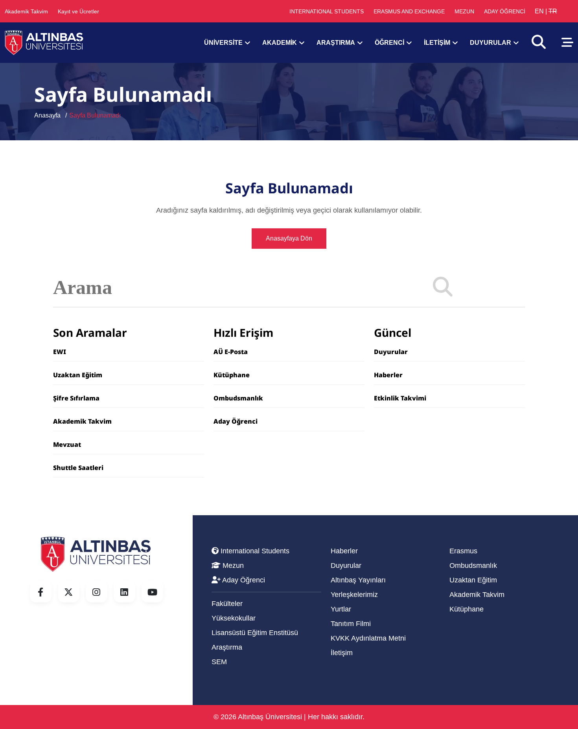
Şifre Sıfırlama (76, 398)
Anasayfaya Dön (289, 238)
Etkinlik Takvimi (400, 398)
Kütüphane (232, 375)
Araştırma (227, 647)
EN (539, 11)
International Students (254, 551)
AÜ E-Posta (231, 351)
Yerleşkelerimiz (354, 595)
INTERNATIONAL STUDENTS (326, 11)
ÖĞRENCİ (389, 43)
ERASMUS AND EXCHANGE (409, 11)
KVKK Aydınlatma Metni (368, 638)
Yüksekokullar (234, 618)
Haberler (388, 375)
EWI (59, 351)
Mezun (232, 565)
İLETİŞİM (437, 43)
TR (553, 11)
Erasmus (463, 551)
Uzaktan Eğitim (77, 375)
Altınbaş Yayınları (358, 580)
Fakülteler (227, 604)
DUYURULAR (490, 43)
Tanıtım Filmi (351, 624)
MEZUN (464, 11)
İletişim (342, 653)
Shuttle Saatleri (78, 467)
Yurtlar (341, 609)
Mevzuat (67, 444)
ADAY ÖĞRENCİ (504, 11)
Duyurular (391, 351)
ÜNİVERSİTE (223, 43)
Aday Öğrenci (236, 421)
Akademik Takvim (26, 11)
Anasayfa (47, 115)
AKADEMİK (279, 43)
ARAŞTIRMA (336, 43)
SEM (219, 662)
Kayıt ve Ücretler (78, 11)
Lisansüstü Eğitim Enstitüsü (255, 633)
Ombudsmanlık (238, 398)
